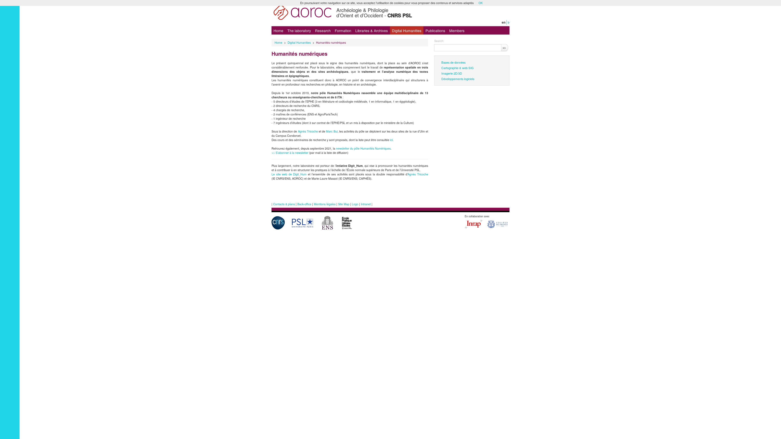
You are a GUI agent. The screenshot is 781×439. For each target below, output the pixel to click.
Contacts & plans (284, 204)
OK (481, 3)
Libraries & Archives (371, 30)
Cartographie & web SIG (457, 68)
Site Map (343, 204)
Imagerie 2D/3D (451, 73)
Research (323, 30)
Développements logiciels (457, 79)
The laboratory (299, 30)
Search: (439, 41)
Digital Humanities (406, 30)
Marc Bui (331, 131)
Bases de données (453, 62)
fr (508, 22)
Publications (435, 30)
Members (457, 30)
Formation (343, 30)
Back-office (304, 204)
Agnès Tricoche (308, 131)
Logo (355, 204)
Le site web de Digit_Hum (289, 174)
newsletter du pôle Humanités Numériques (363, 148)
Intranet (366, 204)
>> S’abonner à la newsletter (290, 153)
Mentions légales (325, 204)
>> (504, 48)
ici (391, 140)
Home (278, 30)
